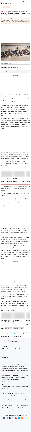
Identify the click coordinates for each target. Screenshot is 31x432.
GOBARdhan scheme (24, 370)
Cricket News (20, 395)
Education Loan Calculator (7, 381)
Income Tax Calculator (6, 375)
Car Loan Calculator (6, 379)
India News (4, 402)
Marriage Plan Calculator (17, 381)
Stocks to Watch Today (14, 359)
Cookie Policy (25, 405)
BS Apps (7, 411)
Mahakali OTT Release (15, 370)
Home (2, 11)
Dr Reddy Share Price (6, 355)
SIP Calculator (11, 377)
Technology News (13, 397)
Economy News (22, 399)
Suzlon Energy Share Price (6, 348)
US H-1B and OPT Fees (23, 366)
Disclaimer (4, 407)
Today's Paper (4, 405)
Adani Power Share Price (6, 350)
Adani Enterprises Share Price (18, 348)
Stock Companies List (6, 386)
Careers (3, 411)
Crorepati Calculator (15, 375)
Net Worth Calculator (24, 375)
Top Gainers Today (22, 364)
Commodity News (5, 395)
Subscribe (26, 409)
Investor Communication (11, 407)
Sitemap (22, 409)
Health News (16, 399)
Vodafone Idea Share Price (16, 355)
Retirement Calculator (20, 377)
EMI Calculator (5, 377)
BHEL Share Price (16, 352)
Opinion (10, 399)
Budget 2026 (16, 402)
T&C (14, 405)
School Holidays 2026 (6, 370)
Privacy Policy (19, 405)
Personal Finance (5, 397)
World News (5, 11)
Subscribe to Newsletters (15, 386)
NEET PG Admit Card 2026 (12, 366)
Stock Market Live (5, 359)
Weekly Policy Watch (6, 362)
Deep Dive (4, 366)
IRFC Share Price (15, 350)
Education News (5, 399)
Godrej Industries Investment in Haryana (9, 368)
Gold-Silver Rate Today (24, 359)
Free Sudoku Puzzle (24, 386)
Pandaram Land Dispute (22, 368)
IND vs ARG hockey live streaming (17, 362)
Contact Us (10, 409)
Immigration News (13, 395)
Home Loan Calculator (15, 379)
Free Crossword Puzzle (6, 388)
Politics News (9, 402)
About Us (10, 405)
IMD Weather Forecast (6, 364)
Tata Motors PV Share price (7, 352)
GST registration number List (23, 407)
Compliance (4, 409)
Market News (17, 393)
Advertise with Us (16, 409)
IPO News (22, 393)
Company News (10, 393)
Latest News (4, 393)
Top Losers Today (15, 364)
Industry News (25, 397)
